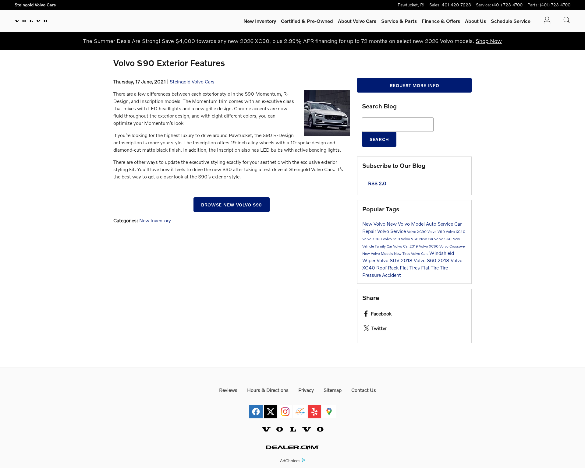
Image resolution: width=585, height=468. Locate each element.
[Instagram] (285, 408)
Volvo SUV (389, 260)
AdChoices (290, 460)
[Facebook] (256, 408)
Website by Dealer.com (292, 447)
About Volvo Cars (357, 21)
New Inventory (259, 21)
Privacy (306, 390)
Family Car (384, 246)
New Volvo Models (378, 253)
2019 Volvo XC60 (424, 246)
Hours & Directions (268, 390)
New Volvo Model (406, 224)
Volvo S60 (443, 239)
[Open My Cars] (545, 21)
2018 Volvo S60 (419, 260)
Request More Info (414, 85)
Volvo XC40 (455, 231)
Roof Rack (388, 267)
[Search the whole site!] (566, 20)
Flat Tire (430, 267)
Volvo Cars (420, 253)
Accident (391, 275)
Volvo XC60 (372, 239)
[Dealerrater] (300, 408)
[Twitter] (270, 408)
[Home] (31, 21)
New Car (426, 239)
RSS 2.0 (376, 183)
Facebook (381, 313)
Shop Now (489, 40)
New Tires (402, 253)
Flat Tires (410, 267)
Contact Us (363, 390)
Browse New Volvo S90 (231, 204)
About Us (475, 21)
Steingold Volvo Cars (192, 81)
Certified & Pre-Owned (307, 21)
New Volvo (374, 224)
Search (379, 139)
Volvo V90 (436, 231)
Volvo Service (392, 231)
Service (399, 21)
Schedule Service (510, 21)
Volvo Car (401, 246)
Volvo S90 (392, 239)
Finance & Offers (441, 21)
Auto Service (440, 224)
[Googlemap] (329, 408)
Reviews (228, 390)
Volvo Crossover (452, 246)
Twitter (379, 328)
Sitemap (333, 390)
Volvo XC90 (417, 231)
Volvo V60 (410, 239)
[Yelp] (314, 408)
